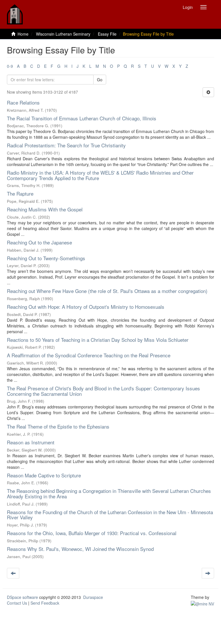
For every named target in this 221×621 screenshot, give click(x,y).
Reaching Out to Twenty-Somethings (46, 258)
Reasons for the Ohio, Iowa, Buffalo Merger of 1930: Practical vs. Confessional (91, 533)
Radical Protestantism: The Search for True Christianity (66, 145)
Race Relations (23, 102)
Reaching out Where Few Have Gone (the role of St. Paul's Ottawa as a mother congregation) (107, 290)
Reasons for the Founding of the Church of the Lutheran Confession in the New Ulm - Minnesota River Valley (110, 514)
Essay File (107, 34)
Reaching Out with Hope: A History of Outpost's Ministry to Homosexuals (85, 306)
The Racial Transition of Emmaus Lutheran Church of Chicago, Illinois (81, 118)
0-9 (10, 66)
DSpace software (22, 597)
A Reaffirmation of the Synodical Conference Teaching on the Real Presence (88, 355)
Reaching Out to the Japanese (39, 242)
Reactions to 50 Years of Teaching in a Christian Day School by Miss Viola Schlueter (97, 339)
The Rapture (20, 193)
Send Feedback (45, 603)
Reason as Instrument (30, 442)
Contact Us (17, 603)
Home (23, 34)
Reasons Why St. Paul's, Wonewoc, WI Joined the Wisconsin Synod (80, 548)
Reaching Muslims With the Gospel (45, 209)
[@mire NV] (202, 603)
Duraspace (93, 597)
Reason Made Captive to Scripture (44, 475)
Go (99, 79)
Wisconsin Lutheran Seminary (63, 34)
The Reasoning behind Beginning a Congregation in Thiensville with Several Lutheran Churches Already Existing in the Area (109, 493)
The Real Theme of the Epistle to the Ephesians (58, 426)
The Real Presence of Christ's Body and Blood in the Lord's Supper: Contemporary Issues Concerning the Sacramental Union (103, 391)
